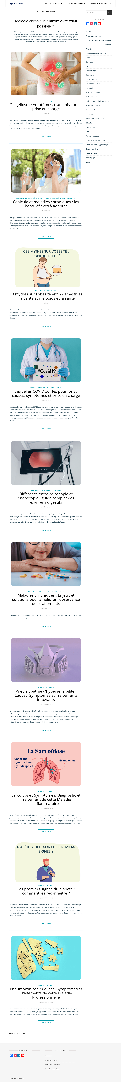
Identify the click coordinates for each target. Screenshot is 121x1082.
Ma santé (55, 198)
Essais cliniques (91, 79)
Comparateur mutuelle (99, 3)
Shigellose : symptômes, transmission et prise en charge (46, 106)
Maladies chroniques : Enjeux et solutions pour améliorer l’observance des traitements (46, 599)
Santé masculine (92, 149)
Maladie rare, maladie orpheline (97, 101)
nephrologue (90, 114)
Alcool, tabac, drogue (93, 36)
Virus (88, 162)
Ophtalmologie (91, 127)
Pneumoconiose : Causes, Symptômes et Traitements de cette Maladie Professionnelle (46, 993)
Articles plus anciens (20, 1033)
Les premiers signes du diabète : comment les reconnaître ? (46, 891)
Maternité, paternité (93, 105)
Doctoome (90, 75)
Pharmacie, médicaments (54, 592)
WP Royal (21, 1078)
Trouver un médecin (53, 3)
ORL (87, 131)
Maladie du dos (91, 97)
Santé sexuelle (91, 153)
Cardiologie (90, 62)
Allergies (89, 49)
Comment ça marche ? (52, 1060)
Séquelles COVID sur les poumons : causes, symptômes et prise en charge (46, 393)
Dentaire (89, 66)
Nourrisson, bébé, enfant (95, 118)
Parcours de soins (54, 387)
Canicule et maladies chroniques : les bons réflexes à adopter (46, 203)
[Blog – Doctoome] (16, 3)
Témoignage (90, 158)
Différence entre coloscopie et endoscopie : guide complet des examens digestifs (46, 498)
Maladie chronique (46, 101)
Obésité (54, 290)
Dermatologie (91, 71)
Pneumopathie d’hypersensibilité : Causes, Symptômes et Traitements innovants (46, 695)
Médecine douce (92, 110)
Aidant (88, 32)
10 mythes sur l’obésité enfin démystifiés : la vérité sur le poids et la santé (46, 296)
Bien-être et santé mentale (96, 53)
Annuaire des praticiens (52, 1069)
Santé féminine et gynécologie (97, 145)
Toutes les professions (52, 1064)
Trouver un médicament (75, 3)
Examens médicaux (37, 490)
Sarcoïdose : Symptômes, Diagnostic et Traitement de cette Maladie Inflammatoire (46, 799)
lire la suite (46, 137)
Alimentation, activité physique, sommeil (33, 198)
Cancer (88, 58)
